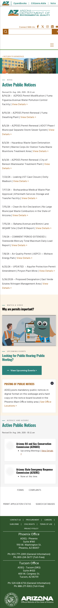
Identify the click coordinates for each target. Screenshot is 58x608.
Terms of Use (46, 524)
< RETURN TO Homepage (13, 56)
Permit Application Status (17, 504)
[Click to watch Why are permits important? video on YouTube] (29, 330)
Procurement (32, 520)
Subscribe (14, 524)
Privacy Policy (31, 528)
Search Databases (45, 504)
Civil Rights (29, 524)
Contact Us (15, 520)
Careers (48, 520)
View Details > (20, 104)
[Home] (29, 13)
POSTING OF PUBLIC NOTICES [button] (19, 384)
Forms (20, 490)
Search (5, 31)
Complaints (35, 490)
